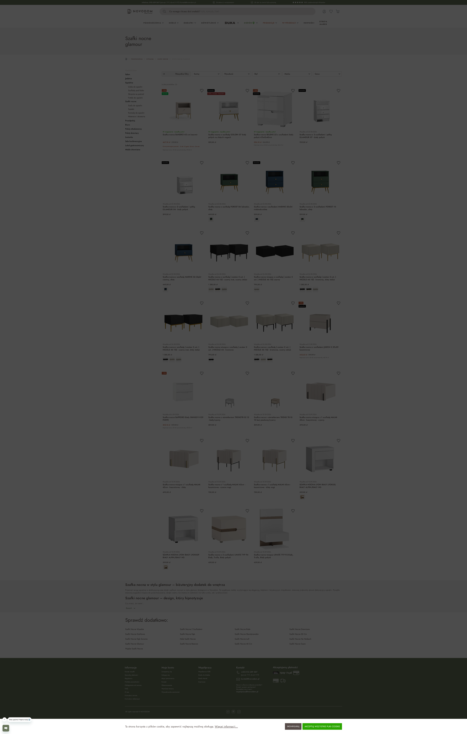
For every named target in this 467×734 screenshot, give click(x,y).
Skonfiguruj (293, 726)
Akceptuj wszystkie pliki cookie (322, 726)
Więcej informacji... (226, 726)
